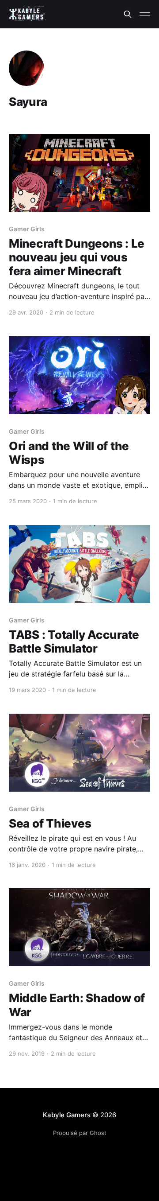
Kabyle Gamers (66, 1115)
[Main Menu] (144, 14)
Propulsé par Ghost (79, 1132)
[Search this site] (128, 14)
